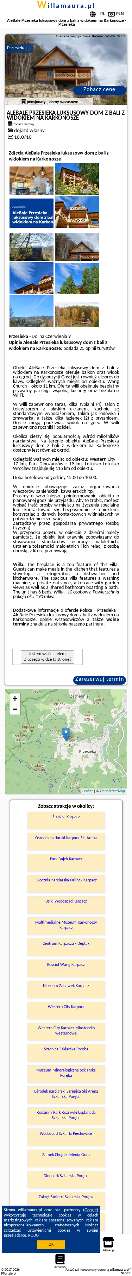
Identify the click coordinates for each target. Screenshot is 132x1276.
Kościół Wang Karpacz (66, 965)
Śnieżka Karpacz (66, 817)
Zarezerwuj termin (99, 679)
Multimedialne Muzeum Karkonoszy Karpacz (66, 925)
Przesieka (16, 48)
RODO (33, 1235)
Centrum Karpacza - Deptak (66, 944)
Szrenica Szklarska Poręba (66, 1049)
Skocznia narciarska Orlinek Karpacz (66, 880)
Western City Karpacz (66, 1007)
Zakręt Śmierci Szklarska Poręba (66, 1197)
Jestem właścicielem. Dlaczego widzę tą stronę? (47, 657)
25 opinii (88, 348)
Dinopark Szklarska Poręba (66, 1176)
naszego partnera (86, 624)
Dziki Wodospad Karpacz (66, 901)
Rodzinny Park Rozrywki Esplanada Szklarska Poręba (66, 1115)
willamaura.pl (66, 6)
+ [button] (15, 698)
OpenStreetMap (112, 791)
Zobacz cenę (99, 90)
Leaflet (87, 791)
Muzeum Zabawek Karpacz (66, 986)
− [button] (15, 709)
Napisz (125, 1273)
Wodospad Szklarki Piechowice (66, 1134)
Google (90, 1210)
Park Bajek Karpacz (66, 859)
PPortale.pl (8, 1274)
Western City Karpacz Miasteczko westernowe (66, 1030)
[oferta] (23, 102)
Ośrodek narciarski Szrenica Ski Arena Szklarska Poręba (66, 1094)
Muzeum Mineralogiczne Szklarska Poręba (66, 1072)
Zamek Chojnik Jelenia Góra (66, 1155)
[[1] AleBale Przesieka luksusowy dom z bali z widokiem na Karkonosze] (66, 69)
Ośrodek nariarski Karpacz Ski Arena (66, 838)
